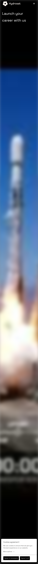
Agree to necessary (11, 558)
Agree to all (25, 558)
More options (7, 551)
